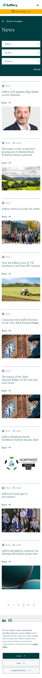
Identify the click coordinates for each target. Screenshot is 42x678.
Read (4, 102)
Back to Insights (15, 21)
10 (28, 605)
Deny (19, 663)
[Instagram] (10, 620)
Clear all (37, 69)
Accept (18, 656)
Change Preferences (18, 670)
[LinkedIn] (4, 620)
